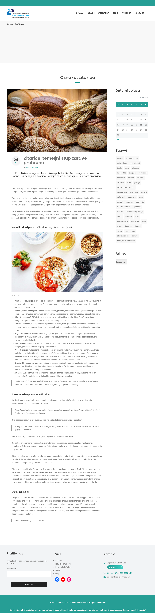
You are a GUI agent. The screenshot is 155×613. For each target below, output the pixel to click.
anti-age (120, 158)
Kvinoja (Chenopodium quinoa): (28, 363)
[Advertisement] (77, 43)
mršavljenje (121, 197)
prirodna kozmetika (124, 207)
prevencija (140, 202)
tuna (144, 221)
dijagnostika (121, 173)
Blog (115, 13)
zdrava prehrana (123, 236)
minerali (144, 192)
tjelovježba (135, 221)
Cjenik (57, 570)
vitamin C (128, 226)
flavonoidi (143, 173)
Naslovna (10, 24)
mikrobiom (134, 192)
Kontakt (139, 13)
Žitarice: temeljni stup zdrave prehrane (55, 160)
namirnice (132, 197)
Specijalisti (103, 13)
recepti (119, 216)
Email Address (12, 569)
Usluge (91, 13)
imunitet (140, 178)
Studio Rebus (100, 602)
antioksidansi (135, 163)
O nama (58, 560)
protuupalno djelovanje (134, 212)
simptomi (128, 216)
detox (127, 168)
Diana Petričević (33, 167)
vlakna (119, 231)
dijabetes (135, 168)
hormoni (131, 178)
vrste (133, 231)
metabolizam (122, 192)
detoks (119, 168)
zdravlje (135, 236)
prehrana (129, 202)
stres (137, 216)
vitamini (137, 226)
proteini (120, 212)
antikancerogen (132, 158)
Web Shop (126, 13)
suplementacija (122, 221)
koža (129, 183)
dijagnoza (132, 173)
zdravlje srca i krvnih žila (126, 241)
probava (137, 207)
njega (141, 197)
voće (126, 231)
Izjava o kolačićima (63, 567)
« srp (117, 139)
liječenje (137, 183)
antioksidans (122, 163)
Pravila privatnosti (63, 564)
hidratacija (121, 178)
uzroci (119, 226)
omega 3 (120, 202)
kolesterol (120, 183)
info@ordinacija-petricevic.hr (118, 577)
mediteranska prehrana (125, 187)
